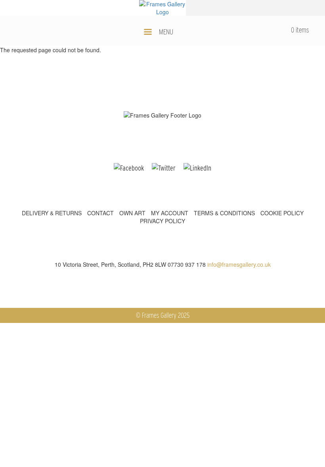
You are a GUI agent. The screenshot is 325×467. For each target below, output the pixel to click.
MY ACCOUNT (169, 213)
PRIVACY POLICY (162, 221)
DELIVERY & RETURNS (52, 213)
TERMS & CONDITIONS (224, 213)
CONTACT (100, 213)
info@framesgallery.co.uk (239, 264)
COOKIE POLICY (282, 213)
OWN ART (132, 213)
